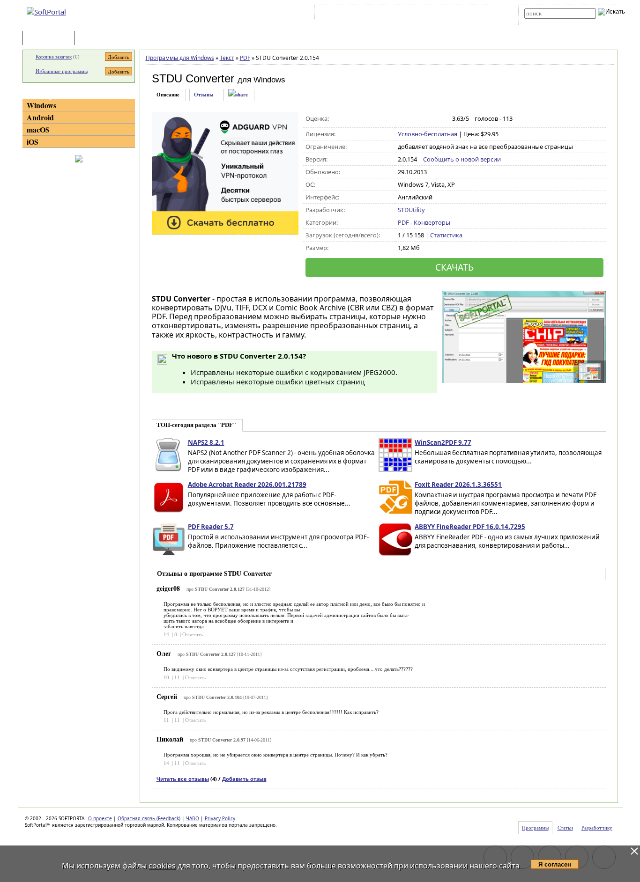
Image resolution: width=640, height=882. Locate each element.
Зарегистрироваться (398, 13)
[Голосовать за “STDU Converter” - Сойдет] (422, 119)
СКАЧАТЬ (454, 267)
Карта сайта (446, 13)
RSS (474, 13)
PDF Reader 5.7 (211, 526)
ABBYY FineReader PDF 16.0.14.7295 (470, 526)
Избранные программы (62, 71)
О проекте (100, 818)
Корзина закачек (54, 56)
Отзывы (204, 94)
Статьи (97, 38)
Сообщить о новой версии (462, 159)
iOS (32, 141)
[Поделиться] (238, 95)
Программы (50, 38)
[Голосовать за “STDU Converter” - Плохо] (412, 119)
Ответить (192, 634)
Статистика (446, 235)
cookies (162, 865)
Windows (41, 105)
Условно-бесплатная (427, 134)
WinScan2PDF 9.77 (443, 442)
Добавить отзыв (244, 778)
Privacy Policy (220, 818)
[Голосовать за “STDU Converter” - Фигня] (403, 119)
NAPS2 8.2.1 (206, 442)
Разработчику (596, 828)
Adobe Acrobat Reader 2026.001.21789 (247, 484)
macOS (38, 129)
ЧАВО (192, 818)
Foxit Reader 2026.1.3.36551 (458, 484)
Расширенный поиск (550, 21)
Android (40, 117)
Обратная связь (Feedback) (149, 818)
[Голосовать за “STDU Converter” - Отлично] (442, 119)
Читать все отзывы (182, 778)
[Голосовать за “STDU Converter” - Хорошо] (432, 119)
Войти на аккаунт (345, 13)
